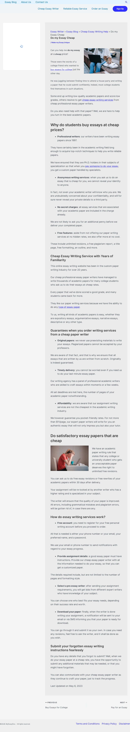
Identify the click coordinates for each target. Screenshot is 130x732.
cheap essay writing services (97, 100)
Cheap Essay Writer (48, 8)
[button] (126, 2)
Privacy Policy (109, 723)
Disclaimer (124, 723)
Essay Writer (57, 31)
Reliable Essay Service (75, 8)
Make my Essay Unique (61, 42)
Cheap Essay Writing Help (94, 31)
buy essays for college (61, 69)
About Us (26, 2)
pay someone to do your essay (101, 166)
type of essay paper (69, 307)
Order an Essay (100, 8)
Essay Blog (11, 2)
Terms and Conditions (88, 723)
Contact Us (42, 2)
